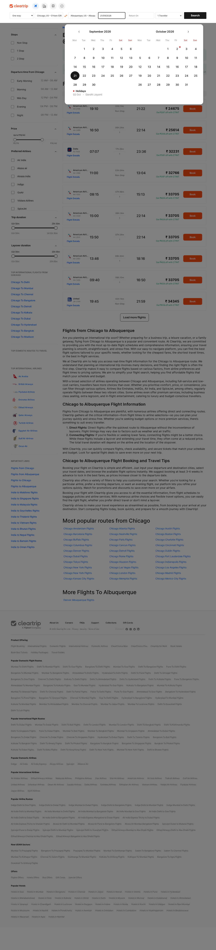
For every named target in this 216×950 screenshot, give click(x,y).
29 (84, 84)
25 (112, 75)
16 (93, 66)
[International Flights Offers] (62, 6)
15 (84, 66)
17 (102, 66)
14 (75, 66)
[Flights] (35, 6)
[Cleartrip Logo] (19, 6)
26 (121, 75)
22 (84, 75)
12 (121, 58)
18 (112, 66)
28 (75, 84)
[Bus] (53, 6)
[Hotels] (44, 6)
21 (75, 75)
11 (112, 58)
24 (103, 75)
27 (130, 75)
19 (121, 66)
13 (130, 58)
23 (93, 75)
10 (102, 58)
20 (130, 66)
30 (93, 84)
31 (186, 84)
